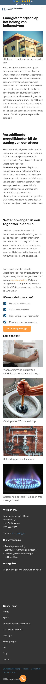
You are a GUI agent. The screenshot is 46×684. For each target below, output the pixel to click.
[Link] (12, 9)
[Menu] (43, 9)
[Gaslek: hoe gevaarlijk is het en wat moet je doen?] (23, 479)
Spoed (6, 617)
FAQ (5, 647)
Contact (6, 659)
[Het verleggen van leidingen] (23, 441)
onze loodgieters (19, 280)
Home (6, 612)
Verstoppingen (10, 641)
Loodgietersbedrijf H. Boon (15, 669)
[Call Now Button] (22, 678)
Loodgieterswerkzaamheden (29, 59)
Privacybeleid (10, 672)
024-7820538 (18, 533)
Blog (5, 653)
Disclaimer (36, 669)
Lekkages (7, 635)
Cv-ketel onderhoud (12, 629)
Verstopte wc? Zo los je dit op (19, 421)
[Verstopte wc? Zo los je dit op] (23, 398)
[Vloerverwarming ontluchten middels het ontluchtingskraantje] (23, 353)
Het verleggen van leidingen (18, 459)
